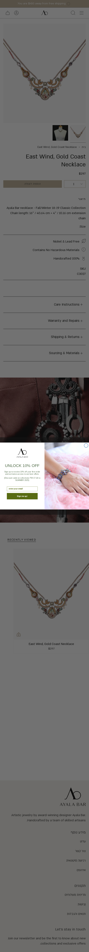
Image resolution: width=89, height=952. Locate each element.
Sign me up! (22, 496)
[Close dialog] (86, 445)
